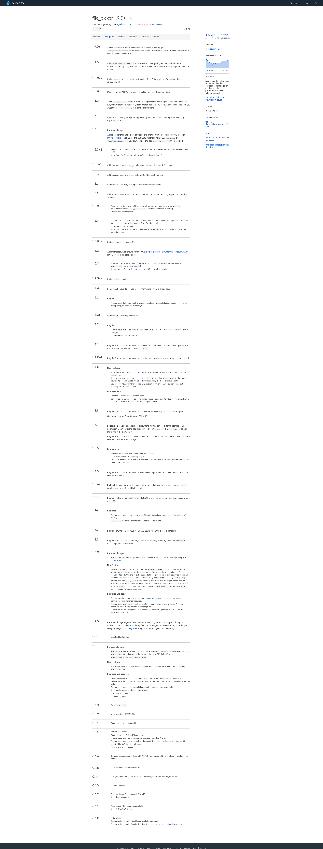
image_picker (116, 560)
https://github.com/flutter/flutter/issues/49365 (167, 252)
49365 (165, 51)
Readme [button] (96, 36)
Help (306, 3)
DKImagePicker (114, 138)
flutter (208, 122)
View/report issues (213, 100)
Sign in (298, 3)
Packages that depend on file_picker (217, 138)
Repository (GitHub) (214, 97)
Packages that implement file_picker (217, 146)
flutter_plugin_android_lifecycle (217, 125)
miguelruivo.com (123, 24)
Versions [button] (145, 36)
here (118, 375)
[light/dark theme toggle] (315, 3)
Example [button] (122, 36)
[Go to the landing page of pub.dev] (15, 3)
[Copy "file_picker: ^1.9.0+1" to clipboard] (131, 18)
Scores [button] (155, 36)
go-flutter (142, 372)
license (220, 111)
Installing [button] (133, 36)
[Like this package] (184, 29)
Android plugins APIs (139, 269)
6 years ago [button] (106, 24)
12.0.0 (159, 24)
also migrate (130, 628)
